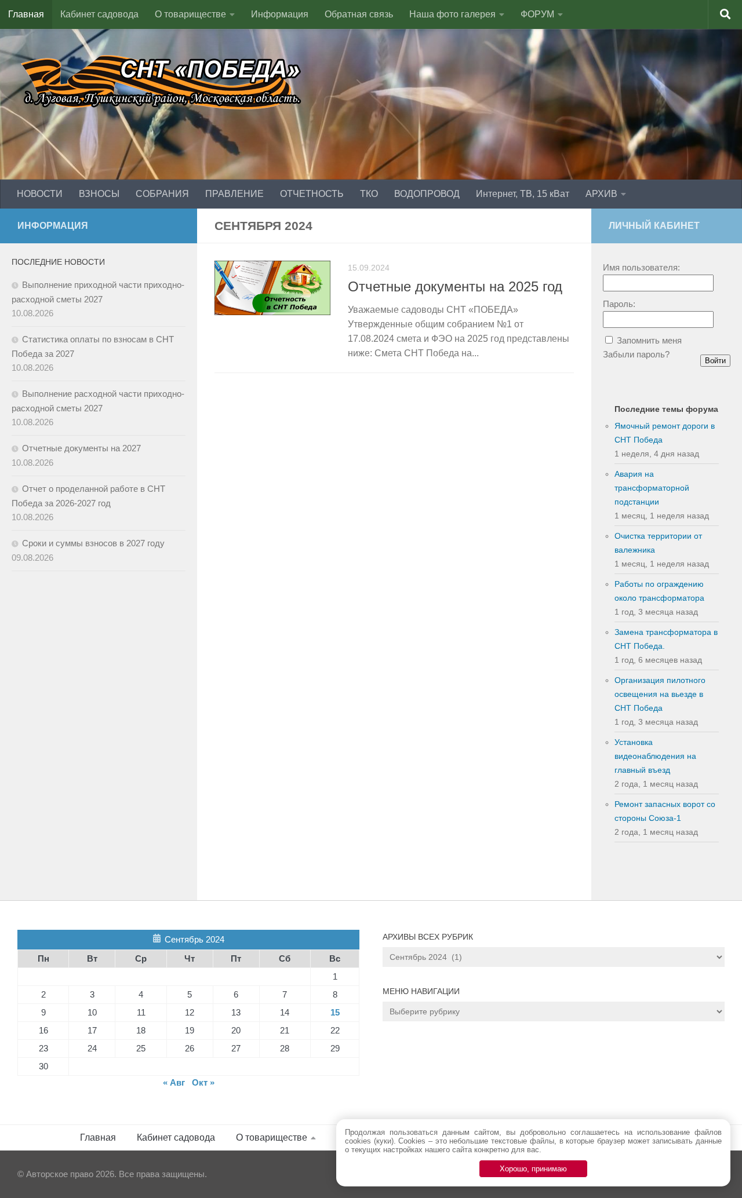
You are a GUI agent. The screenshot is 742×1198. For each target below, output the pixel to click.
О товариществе (190, 14)
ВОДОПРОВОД (427, 194)
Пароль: (619, 304)
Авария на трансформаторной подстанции (651, 487)
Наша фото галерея (452, 14)
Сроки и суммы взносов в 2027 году (93, 543)
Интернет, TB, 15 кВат (522, 194)
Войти (715, 360)
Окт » (203, 1082)
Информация (279, 14)
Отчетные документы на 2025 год (455, 286)
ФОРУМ (537, 14)
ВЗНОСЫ (99, 194)
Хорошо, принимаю (533, 1168)
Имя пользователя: (641, 267)
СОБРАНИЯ (162, 194)
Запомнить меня (649, 340)
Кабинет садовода (99, 14)
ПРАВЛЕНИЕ (234, 194)
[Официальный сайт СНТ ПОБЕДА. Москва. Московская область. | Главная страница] (162, 81)
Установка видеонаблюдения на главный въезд (655, 756)
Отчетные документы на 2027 (81, 448)
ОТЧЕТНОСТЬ (312, 194)
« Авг (174, 1082)
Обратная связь (359, 14)
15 (335, 1012)
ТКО (369, 194)
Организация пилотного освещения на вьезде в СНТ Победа (659, 694)
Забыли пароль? (636, 354)
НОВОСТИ (40, 194)
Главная (26, 14)
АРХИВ (601, 194)
